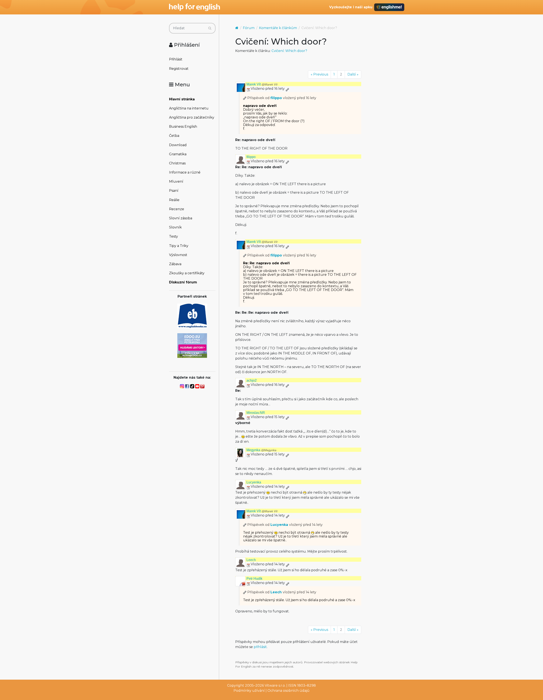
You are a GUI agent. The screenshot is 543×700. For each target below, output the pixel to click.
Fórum (249, 28)
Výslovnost (178, 255)
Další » (352, 74)
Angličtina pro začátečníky (191, 117)
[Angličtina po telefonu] (192, 345)
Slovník (175, 227)
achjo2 (251, 380)
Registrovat (179, 69)
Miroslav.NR (255, 412)
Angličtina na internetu (189, 108)
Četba (174, 136)
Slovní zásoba (180, 218)
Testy (173, 236)
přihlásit (260, 647)
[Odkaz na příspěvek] (244, 98)
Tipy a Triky (178, 246)
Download (178, 145)
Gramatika (177, 154)
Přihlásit (175, 59)
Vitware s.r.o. (275, 685)
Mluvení (176, 181)
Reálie (174, 200)
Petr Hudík (254, 578)
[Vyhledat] (210, 28)
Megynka (261, 450)
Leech (251, 560)
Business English (183, 127)
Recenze (176, 209)
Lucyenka (253, 482)
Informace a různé (184, 172)
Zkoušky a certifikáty (186, 273)
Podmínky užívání (249, 691)
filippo (276, 98)
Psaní (173, 191)
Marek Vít (261, 84)
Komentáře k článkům (278, 28)
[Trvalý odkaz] (287, 89)
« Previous (319, 74)
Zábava (175, 264)
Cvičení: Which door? (289, 51)
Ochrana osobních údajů (288, 691)
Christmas (177, 163)
